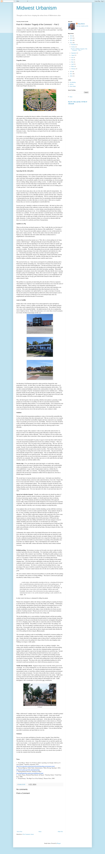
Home (40, 831)
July (72, 57)
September (74, 53)
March (73, 66)
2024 (71, 40)
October (73, 47)
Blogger (59, 843)
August (73, 55)
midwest (71, 84)
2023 (71, 42)
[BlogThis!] (31, 784)
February (73, 68)
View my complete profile (82, 26)
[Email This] (29, 784)
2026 (71, 36)
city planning (73, 82)
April (72, 64)
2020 (71, 76)
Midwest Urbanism (36, 8)
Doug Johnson (81, 24)
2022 (71, 71)
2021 (71, 73)
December (73, 44)
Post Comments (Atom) (28, 834)
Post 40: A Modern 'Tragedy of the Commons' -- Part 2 (79, 49)
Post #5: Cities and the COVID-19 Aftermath (77, 103)
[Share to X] (32, 784)
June (72, 59)
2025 (71, 38)
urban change (73, 86)
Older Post (60, 831)
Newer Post (19, 831)
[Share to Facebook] (34, 784)
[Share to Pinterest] (35, 784)
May (72, 62)
